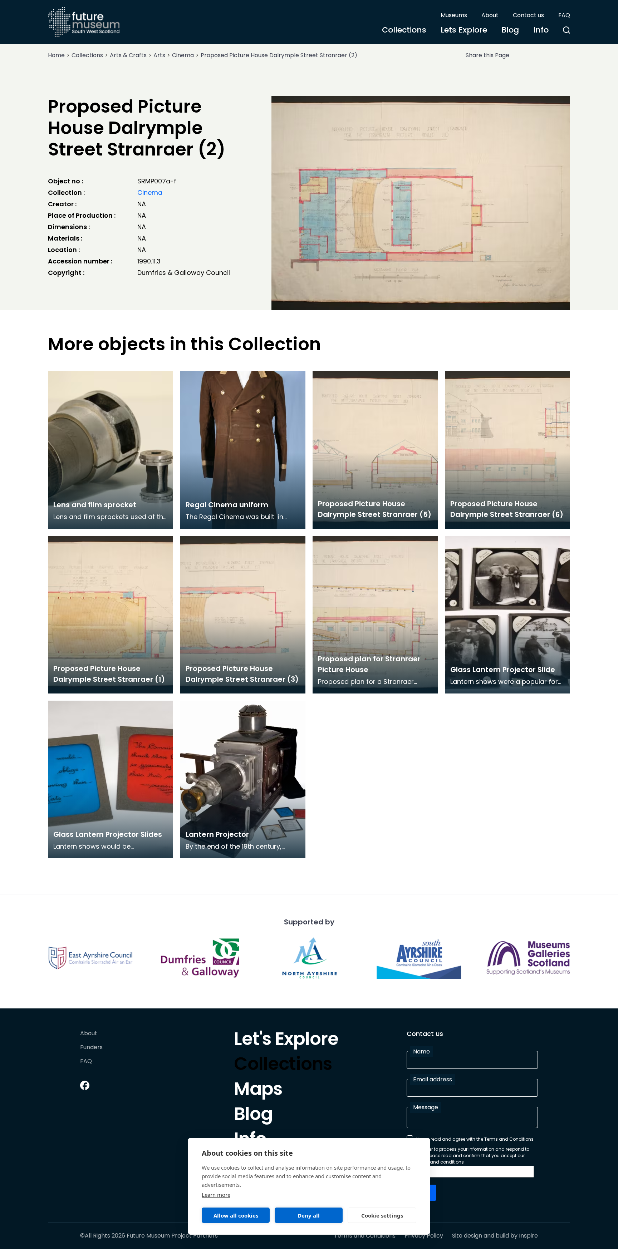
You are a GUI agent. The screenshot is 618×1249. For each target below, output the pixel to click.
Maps (258, 1090)
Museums (454, 15)
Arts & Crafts (128, 55)
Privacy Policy (423, 1236)
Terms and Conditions (365, 1236)
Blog (510, 29)
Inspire (528, 1235)
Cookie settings (382, 1215)
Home (56, 55)
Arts (159, 55)
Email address (432, 1079)
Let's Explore (286, 1040)
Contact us (528, 15)
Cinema (183, 55)
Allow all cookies (236, 1215)
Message (425, 1107)
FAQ (564, 15)
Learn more (216, 1194)
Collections (404, 29)
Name (421, 1051)
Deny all (309, 1215)
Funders (91, 1047)
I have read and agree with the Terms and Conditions (475, 1139)
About (490, 15)
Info (541, 29)
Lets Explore (464, 29)
